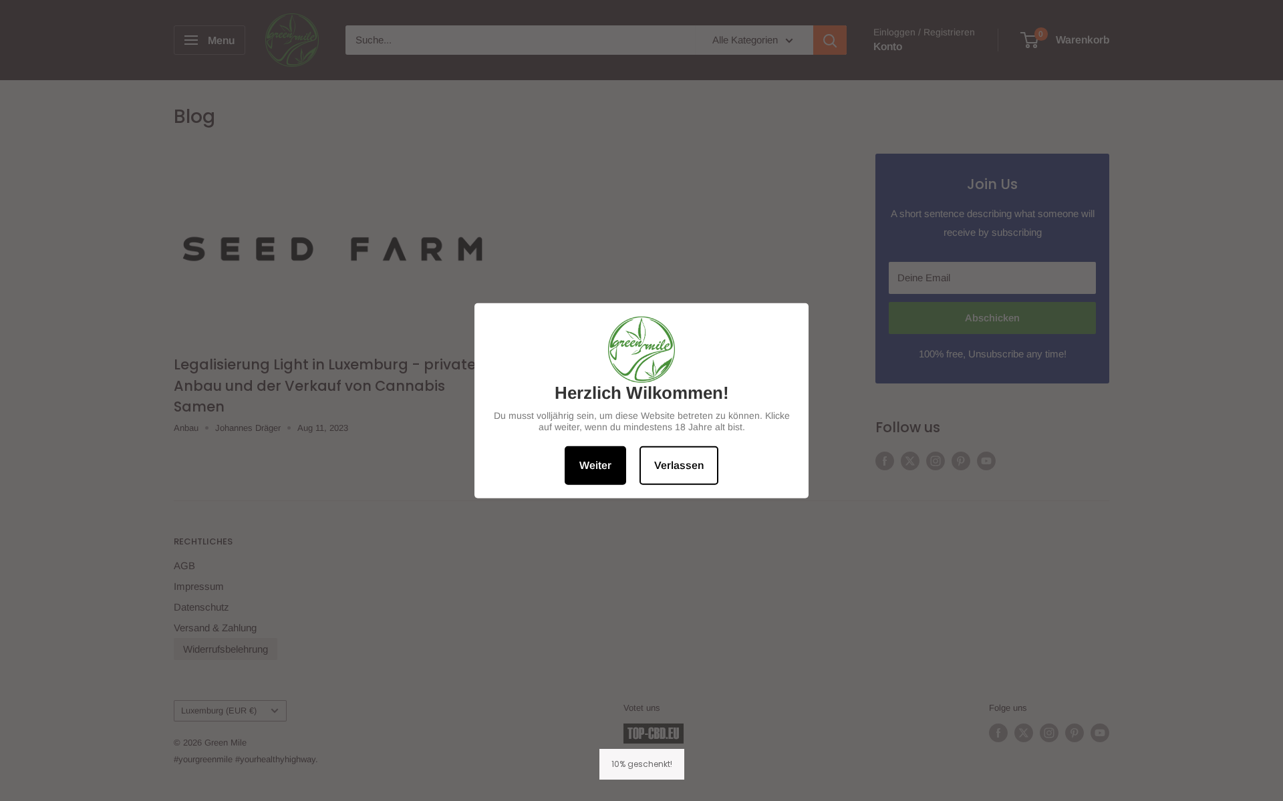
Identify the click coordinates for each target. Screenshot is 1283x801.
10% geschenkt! (641, 764)
